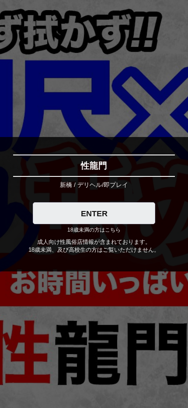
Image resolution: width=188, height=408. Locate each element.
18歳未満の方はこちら (94, 230)
